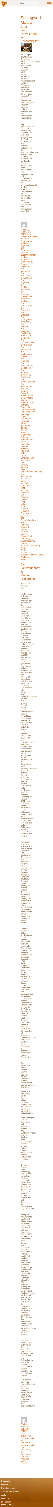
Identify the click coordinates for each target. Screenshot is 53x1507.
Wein (23, 548)
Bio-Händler (26, 333)
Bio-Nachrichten (26, 353)
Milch (23, 469)
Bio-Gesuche (25, 330)
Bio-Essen (25, 322)
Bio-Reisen (26, 368)
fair (22, 423)
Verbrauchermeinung (30, 545)
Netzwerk (25, 492)
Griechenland (27, 439)
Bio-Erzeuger (25, 313)
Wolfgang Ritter (25, 230)
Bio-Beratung (25, 293)
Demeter (24, 405)
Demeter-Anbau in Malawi (25, 1458)
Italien (23, 453)
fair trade (25, 428)
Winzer (24, 552)
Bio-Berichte (26, 296)
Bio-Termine (26, 377)
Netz (23, 488)
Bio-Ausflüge (25, 286)
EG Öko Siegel (26, 417)
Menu (49, 3)
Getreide (24, 437)
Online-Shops (24, 505)
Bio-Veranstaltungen (28, 380)
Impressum (6, 1502)
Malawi (24, 465)
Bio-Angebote (25, 281)
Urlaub (24, 543)
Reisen (24, 522)
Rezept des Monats (26, 528)
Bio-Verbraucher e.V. (4, 4)
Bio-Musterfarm (26, 348)
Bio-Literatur (26, 345)
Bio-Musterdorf (25, 1448)
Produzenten (26, 513)
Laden (23, 455)
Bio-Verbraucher (26, 385)
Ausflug (24, 257)
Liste (23, 462)
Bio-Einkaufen (25, 309)
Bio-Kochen (26, 336)
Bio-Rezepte (24, 371)
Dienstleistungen (28, 409)
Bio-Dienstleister (26, 304)
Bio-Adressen (25, 274)
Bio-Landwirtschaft (27, 341)
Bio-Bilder (25, 299)
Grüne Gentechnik (26, 443)
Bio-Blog (25, 301)
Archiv (4, 1495)
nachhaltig (25, 483)
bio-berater (25, 289)
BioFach (24, 389)
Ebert (23, 416)
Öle (22, 495)
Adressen (33, 236)
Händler (24, 446)
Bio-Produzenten (26, 364)
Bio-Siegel (25, 375)
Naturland (25, 485)
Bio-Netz (25, 356)
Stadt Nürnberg (26, 537)
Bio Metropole (25, 270)
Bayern (24, 266)
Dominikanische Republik (28, 413)
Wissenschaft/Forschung (32, 555)
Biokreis (24, 391)
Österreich (25, 509)
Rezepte (24, 532)
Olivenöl (24, 497)
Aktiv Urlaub (26, 241)
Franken (24, 432)
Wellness (25, 550)
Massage (25, 467)
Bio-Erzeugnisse (26, 318)
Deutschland (26, 407)
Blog (27, 236)
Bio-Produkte (25, 360)
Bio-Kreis (25, 338)
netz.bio (24, 490)
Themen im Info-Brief (10, 1491)
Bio (29, 266)
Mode (23, 481)
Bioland (24, 393)
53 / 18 (28, 1436)
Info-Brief (25, 451)
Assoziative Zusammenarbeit (28, 253)
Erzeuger (25, 421)
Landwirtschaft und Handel (27, 459)
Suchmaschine (27, 541)
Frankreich (25, 435)
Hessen (24, 449)
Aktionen (25, 239)
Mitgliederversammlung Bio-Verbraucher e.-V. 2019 (31, 475)
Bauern (24, 264)
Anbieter (24, 243)
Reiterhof (25, 525)
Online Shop (24, 500)
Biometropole (27, 396)
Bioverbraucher (27, 402)
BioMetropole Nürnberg (27, 399)
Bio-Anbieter (26, 278)
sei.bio (24, 534)
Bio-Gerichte (24, 325)
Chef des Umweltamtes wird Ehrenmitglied (30, 34)
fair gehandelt (25, 424)
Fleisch (24, 430)
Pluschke (25, 511)
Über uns (5, 1498)
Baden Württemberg (26, 260)
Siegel (23, 536)
